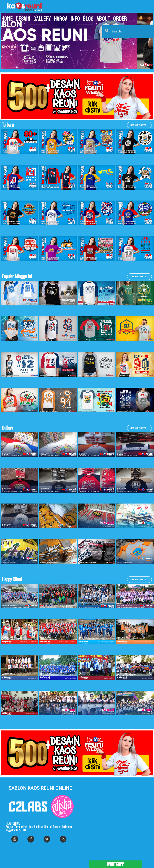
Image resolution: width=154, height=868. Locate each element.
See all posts (138, 125)
